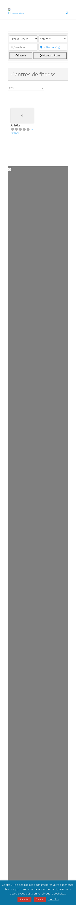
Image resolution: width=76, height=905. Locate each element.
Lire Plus (53, 899)
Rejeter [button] (40, 899)
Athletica (15, 125)
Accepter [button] (24, 899)
